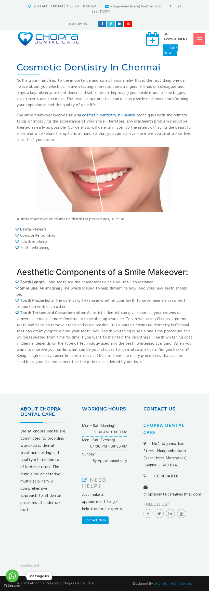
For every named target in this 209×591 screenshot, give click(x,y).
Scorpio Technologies (173, 583)
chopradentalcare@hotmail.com (136, 6)
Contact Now (95, 520)
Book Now (170, 50)
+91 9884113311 (166, 476)
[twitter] (111, 24)
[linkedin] (119, 24)
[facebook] (102, 24)
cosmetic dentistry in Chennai (108, 115)
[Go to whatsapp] (12, 576)
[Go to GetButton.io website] (12, 585)
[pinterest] (128, 24)
